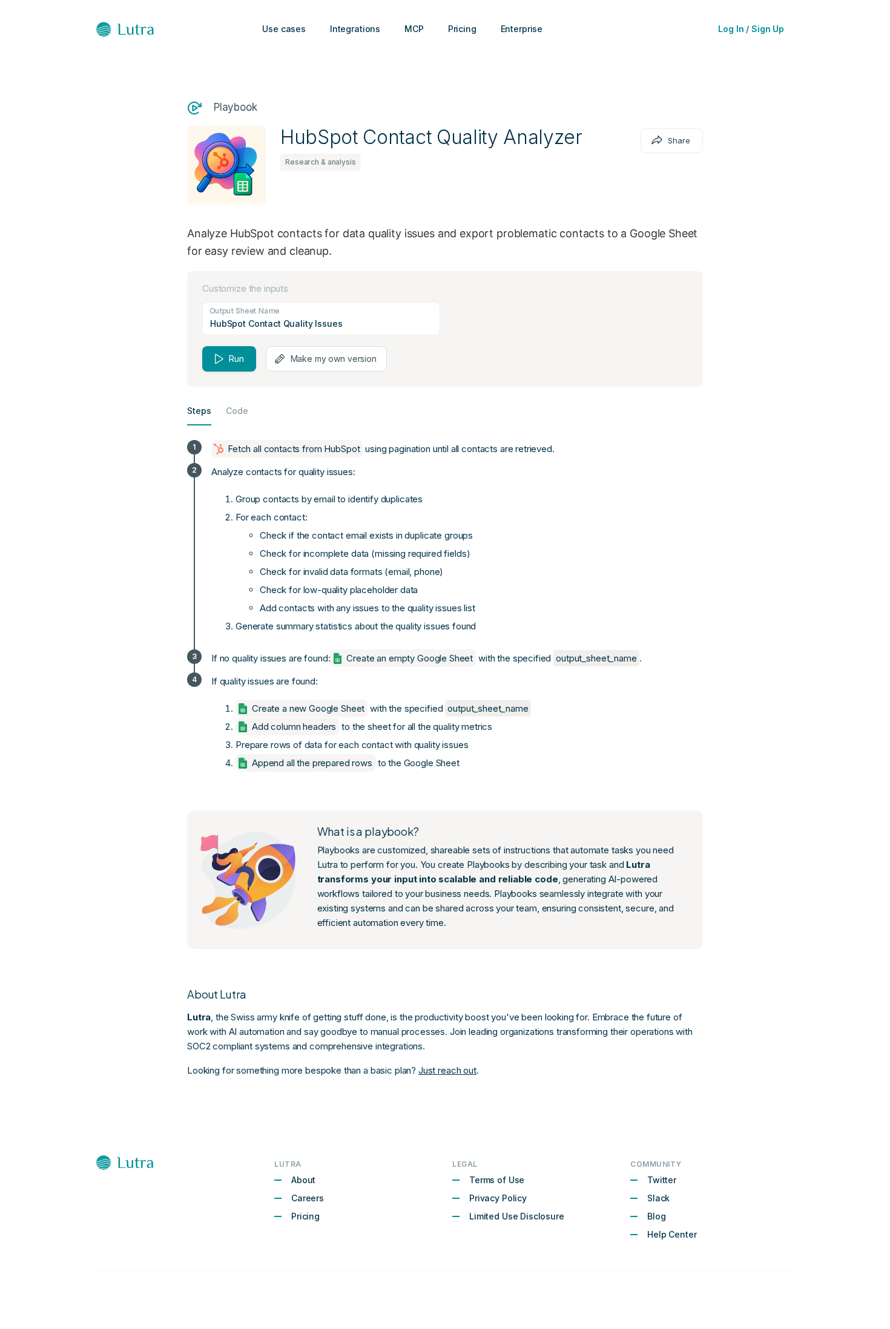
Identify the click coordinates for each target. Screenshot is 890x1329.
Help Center (671, 1234)
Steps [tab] (199, 410)
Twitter (661, 1180)
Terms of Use (496, 1180)
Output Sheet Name (244, 310)
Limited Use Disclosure (516, 1216)
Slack (658, 1198)
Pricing (305, 1216)
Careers (307, 1198)
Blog (656, 1216)
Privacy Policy (498, 1198)
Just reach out (447, 1070)
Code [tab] (237, 410)
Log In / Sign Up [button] (751, 29)
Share (679, 140)
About (303, 1180)
